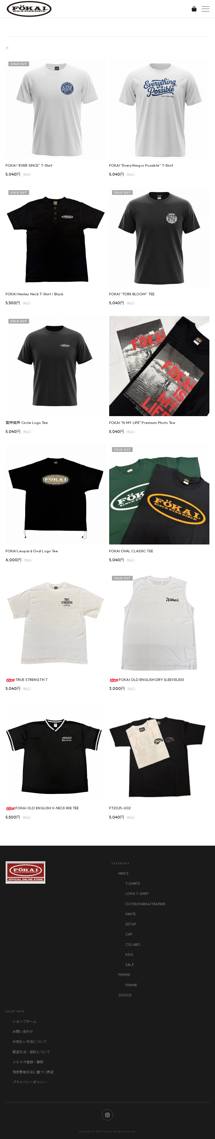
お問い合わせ (23, 1031)
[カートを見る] (194, 8)
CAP (129, 934)
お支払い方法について (30, 1041)
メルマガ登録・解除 (28, 1062)
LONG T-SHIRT (137, 894)
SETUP (130, 924)
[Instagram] (107, 1115)
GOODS (125, 995)
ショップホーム (25, 1021)
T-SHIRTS (132, 883)
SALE (129, 965)
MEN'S (123, 873)
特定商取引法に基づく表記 (33, 1072)
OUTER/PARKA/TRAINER (145, 904)
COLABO (132, 944)
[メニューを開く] (205, 8)
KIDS (129, 954)
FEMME (124, 975)
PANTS (130, 914)
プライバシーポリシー (30, 1082)
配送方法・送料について (31, 1052)
